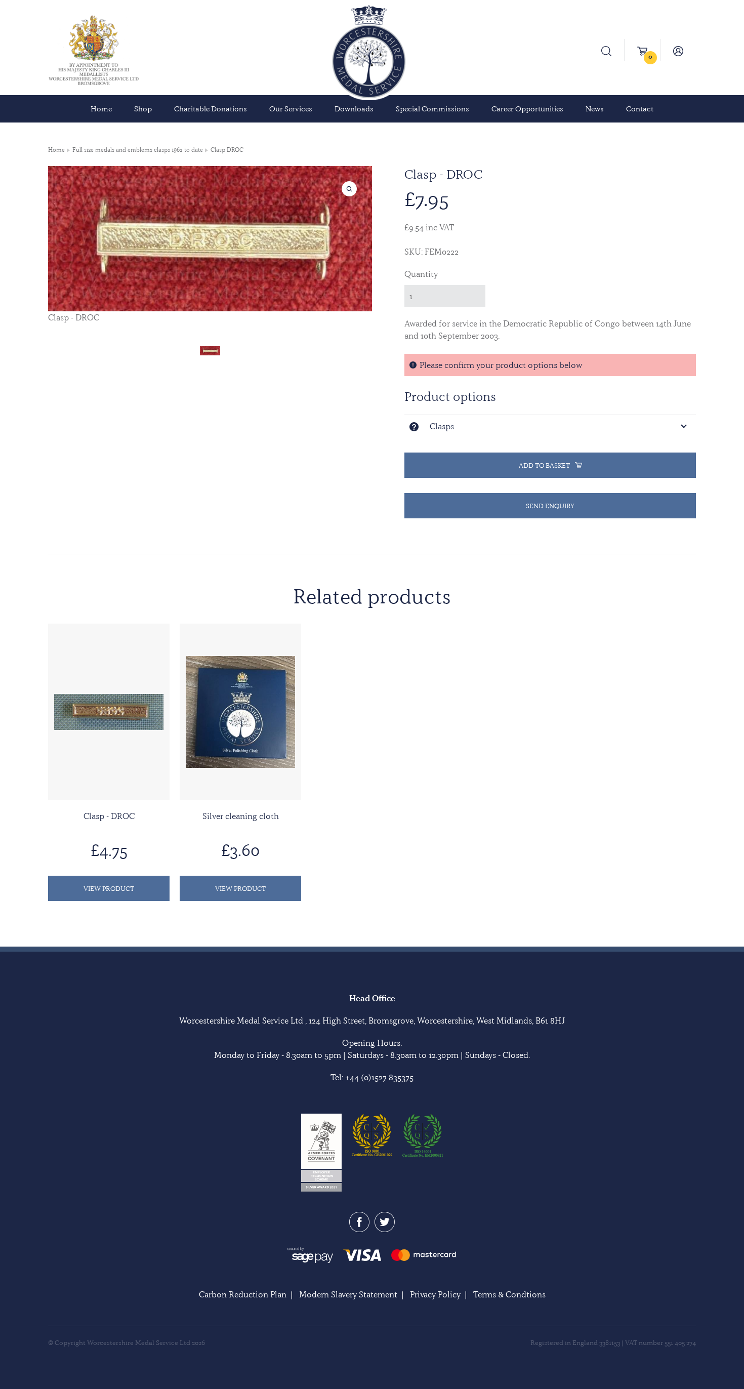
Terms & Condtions (509, 1294)
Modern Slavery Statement (348, 1294)
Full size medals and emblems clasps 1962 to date (137, 149)
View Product (109, 888)
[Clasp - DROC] (210, 350)
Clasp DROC (227, 149)
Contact (639, 108)
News (595, 108)
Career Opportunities (527, 108)
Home (101, 108)
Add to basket (544, 465)
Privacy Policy (435, 1294)
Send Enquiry (550, 506)
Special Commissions (432, 108)
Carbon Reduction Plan (242, 1294)
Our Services (290, 108)
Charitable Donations (210, 108)
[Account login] (678, 50)
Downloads (354, 108)
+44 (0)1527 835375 (379, 1077)
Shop (143, 108)
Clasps (442, 426)
